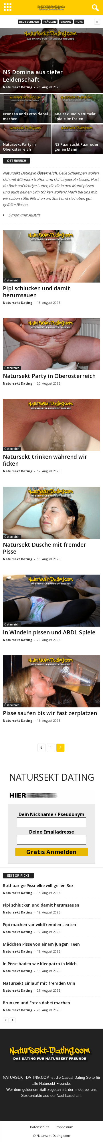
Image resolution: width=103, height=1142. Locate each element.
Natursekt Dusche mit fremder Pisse (44, 548)
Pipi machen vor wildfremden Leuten (39, 924)
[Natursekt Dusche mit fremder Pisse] (51, 513)
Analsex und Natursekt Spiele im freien (75, 116)
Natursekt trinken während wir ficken (45, 460)
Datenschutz (39, 1127)
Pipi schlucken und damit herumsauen (36, 292)
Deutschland (29, 22)
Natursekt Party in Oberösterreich (19, 147)
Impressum (64, 1127)
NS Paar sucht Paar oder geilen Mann (76, 147)
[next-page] (12, 1020)
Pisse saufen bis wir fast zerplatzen (50, 713)
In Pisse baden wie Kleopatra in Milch (40, 963)
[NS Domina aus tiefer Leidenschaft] (51, 60)
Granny (65, 22)
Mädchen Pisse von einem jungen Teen (41, 944)
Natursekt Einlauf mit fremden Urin (39, 983)
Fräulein (49, 22)
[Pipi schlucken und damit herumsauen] (51, 256)
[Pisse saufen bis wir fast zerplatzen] (51, 681)
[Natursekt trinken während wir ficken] (51, 425)
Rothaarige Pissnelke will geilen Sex (38, 885)
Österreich (11, 280)
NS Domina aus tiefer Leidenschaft (33, 75)
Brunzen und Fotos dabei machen (25, 116)
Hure (79, 22)
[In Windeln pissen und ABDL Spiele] (51, 601)
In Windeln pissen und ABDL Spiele (49, 632)
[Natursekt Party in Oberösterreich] (51, 344)
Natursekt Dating (17, 87)
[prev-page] (6, 1020)
